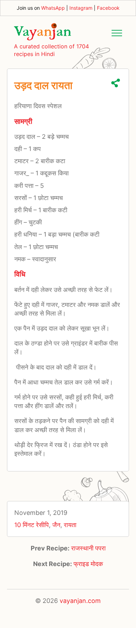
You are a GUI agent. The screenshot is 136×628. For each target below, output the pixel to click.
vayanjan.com (80, 600)
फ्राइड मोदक (88, 563)
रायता (70, 524)
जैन (56, 524)
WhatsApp (53, 8)
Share (115, 83)
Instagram (80, 8)
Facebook (108, 8)
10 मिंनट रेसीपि (31, 524)
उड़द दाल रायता (43, 85)
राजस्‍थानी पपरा (88, 548)
